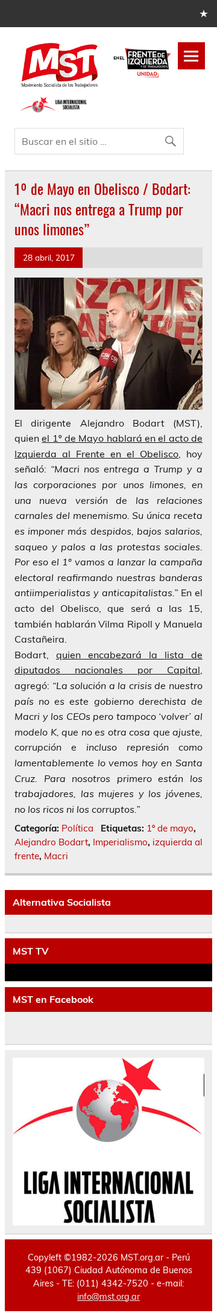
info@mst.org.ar (108, 1296)
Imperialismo (120, 842)
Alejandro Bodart (51, 842)
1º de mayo (169, 828)
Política (77, 828)
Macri (56, 856)
